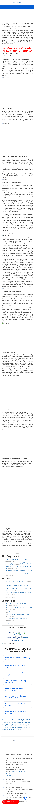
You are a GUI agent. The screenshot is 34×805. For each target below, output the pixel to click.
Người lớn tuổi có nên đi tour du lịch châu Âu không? (15, 697)
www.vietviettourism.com (18, 771)
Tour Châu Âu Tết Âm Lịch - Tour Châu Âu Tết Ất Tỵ (16, 725)
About (8, 773)
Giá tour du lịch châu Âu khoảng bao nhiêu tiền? (15, 681)
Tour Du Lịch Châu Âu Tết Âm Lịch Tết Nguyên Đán (16, 728)
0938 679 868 (18, 640)
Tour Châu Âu (26, 719)
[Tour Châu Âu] (17, 2)
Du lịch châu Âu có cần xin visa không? (15, 666)
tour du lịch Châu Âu (16, 719)
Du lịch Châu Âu (6, 719)
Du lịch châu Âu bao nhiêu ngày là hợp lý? (16, 658)
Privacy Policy (10, 777)
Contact (8, 775)
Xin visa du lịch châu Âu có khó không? (15, 674)
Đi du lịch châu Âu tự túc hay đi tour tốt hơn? (15, 704)
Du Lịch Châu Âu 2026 (20, 721)
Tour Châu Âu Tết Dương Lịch (13, 724)
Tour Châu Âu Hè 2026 (8, 721)
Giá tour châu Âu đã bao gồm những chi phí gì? (14, 689)
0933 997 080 (17, 630)
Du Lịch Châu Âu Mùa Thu (16, 722)
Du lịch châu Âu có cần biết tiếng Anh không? (15, 712)
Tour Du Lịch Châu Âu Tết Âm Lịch (13, 727)
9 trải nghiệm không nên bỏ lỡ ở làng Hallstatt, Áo (17, 49)
